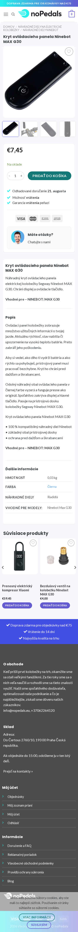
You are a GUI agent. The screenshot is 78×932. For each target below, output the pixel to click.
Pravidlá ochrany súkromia (26, 872)
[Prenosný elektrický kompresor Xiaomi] (20, 556)
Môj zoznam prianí (20, 805)
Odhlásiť (13, 823)
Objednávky (16, 797)
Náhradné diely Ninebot (40, 30)
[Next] (68, 82)
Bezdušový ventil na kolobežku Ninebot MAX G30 (55, 590)
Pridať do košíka (49, 176)
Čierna (52, 486)
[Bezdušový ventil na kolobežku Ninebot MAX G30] (58, 556)
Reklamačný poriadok (22, 854)
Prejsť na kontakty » (18, 771)
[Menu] (5, 14)
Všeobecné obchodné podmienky (31, 863)
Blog (11, 881)
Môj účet (14, 814)
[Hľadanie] (13, 14)
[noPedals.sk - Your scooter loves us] (40, 14)
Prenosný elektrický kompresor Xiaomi (17, 588)
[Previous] (10, 82)
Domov (9, 26)
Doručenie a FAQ (19, 846)
